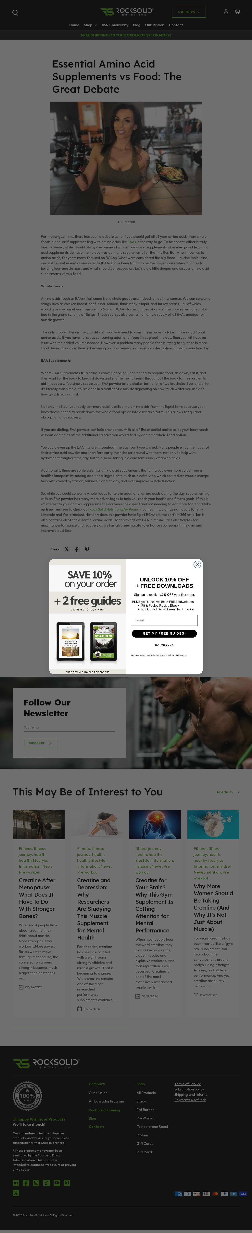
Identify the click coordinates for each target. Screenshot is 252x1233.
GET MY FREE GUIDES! (164, 633)
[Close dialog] (197, 564)
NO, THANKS (164, 645)
